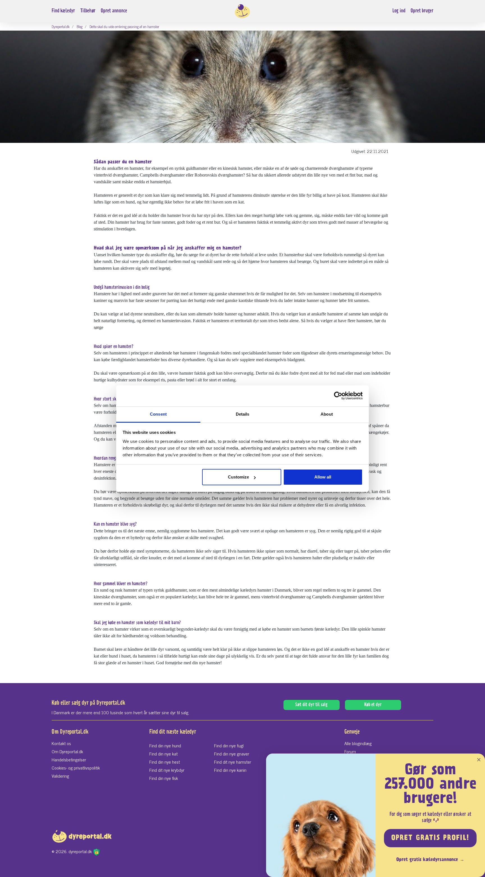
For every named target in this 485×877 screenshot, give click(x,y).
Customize (238, 477)
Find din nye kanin (230, 769)
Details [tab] (243, 414)
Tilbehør (87, 11)
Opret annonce (114, 11)
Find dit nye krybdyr (166, 769)
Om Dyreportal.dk (67, 751)
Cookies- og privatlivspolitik (76, 767)
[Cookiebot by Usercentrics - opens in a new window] (338, 395)
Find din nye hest (164, 761)
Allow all (322, 477)
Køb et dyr (373, 705)
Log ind (398, 11)
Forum (350, 751)
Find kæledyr (63, 11)
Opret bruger (422, 11)
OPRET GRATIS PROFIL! (430, 838)
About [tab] (327, 414)
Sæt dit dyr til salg (311, 705)
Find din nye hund (165, 745)
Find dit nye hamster (232, 761)
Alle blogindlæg (358, 743)
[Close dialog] (478, 759)
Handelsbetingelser (69, 759)
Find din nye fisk (163, 778)
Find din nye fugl (229, 745)
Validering (60, 775)
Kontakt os (61, 743)
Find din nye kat (163, 753)
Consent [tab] (158, 414)
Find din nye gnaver (231, 753)
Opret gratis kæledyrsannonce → (430, 860)
